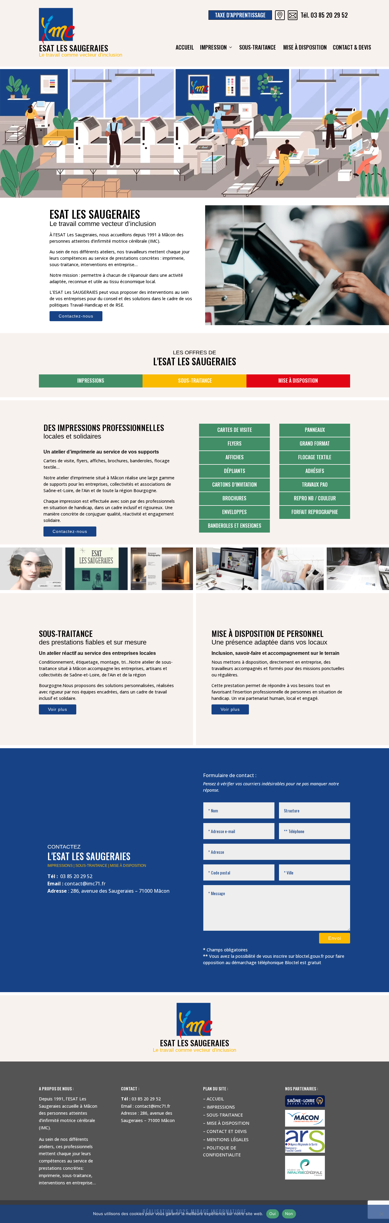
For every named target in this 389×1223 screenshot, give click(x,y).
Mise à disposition (305, 47)
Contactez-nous (76, 316)
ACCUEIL (185, 47)
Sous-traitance (258, 47)
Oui (272, 1213)
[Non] (381, 1214)
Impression (213, 47)
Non (289, 1213)
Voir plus (57, 709)
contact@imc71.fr (84, 883)
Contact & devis (352, 47)
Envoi (334, 938)
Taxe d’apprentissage (240, 15)
